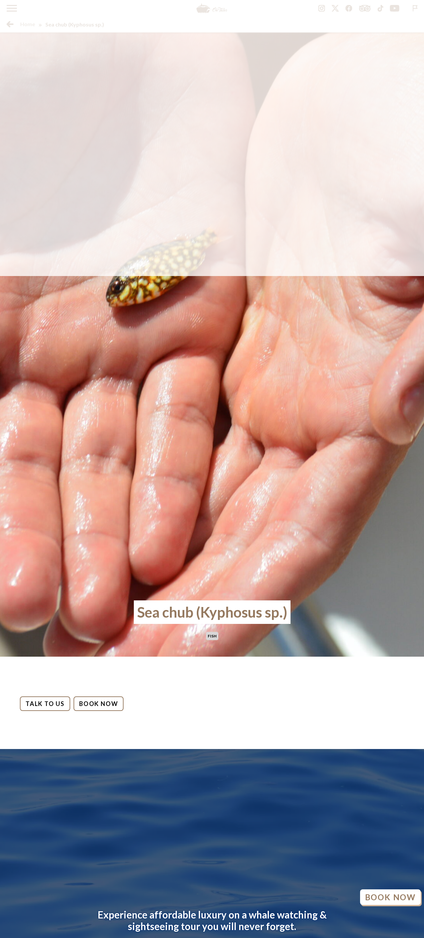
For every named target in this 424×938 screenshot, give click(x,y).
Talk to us (45, 703)
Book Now (98, 703)
